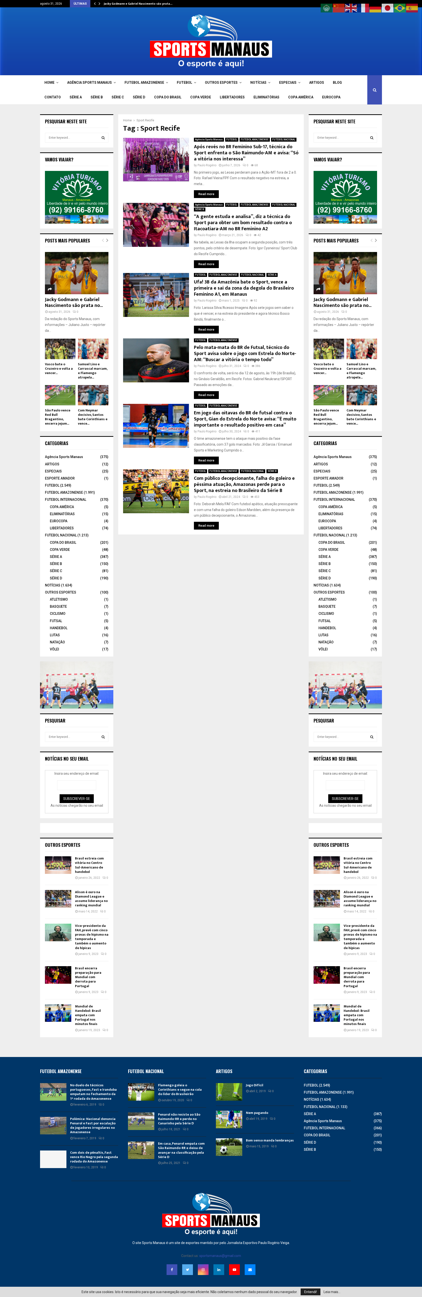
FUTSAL (56, 621)
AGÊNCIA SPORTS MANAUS (89, 82)
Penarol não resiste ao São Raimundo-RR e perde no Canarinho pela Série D (179, 1119)
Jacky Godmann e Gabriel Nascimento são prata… (138, 3)
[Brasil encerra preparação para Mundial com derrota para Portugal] (58, 975)
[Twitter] (187, 1269)
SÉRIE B (97, 97)
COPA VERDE (200, 97)
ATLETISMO (59, 599)
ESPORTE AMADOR (60, 478)
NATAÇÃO (57, 642)
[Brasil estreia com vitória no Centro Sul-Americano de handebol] (58, 865)
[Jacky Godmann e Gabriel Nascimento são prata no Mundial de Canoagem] (76, 273)
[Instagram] (203, 1269)
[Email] (250, 1269)
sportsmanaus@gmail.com (220, 1256)
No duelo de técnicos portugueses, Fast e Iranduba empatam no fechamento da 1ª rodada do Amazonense (93, 1091)
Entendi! (310, 1292)
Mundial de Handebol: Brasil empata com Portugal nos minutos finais (88, 1015)
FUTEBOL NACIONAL (283, 139)
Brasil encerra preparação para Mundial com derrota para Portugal (88, 977)
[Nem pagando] (229, 1119)
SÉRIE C (118, 97)
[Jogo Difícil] (229, 1092)
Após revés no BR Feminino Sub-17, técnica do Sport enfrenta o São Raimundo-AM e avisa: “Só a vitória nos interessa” (246, 153)
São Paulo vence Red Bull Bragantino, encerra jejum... (57, 417)
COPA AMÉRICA (300, 97)
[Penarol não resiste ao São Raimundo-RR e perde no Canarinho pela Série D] (141, 1121)
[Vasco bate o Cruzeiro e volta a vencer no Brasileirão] (60, 349)
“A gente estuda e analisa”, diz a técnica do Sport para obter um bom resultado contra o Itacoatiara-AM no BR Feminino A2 (243, 222)
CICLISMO (57, 614)
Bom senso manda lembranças (270, 1140)
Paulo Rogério (207, 165)
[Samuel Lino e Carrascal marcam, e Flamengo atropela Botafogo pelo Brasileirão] (93, 349)
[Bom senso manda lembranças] (229, 1147)
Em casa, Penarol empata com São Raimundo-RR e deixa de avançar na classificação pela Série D (181, 1150)
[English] (351, 8)
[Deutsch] (375, 8)
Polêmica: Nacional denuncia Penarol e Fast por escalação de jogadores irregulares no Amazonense (93, 1125)
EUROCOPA (331, 97)
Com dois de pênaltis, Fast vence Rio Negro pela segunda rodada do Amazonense (94, 1157)
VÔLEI (54, 649)
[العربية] (327, 8)
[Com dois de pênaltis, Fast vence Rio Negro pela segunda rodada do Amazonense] (53, 1159)
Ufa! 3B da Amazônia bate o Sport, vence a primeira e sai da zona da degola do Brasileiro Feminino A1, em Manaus (244, 288)
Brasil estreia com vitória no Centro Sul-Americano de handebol (89, 865)
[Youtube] (234, 1269)
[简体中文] (339, 8)
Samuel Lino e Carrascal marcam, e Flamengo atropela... (92, 370)
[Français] (363, 8)
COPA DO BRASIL (167, 97)
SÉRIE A (76, 97)
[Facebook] (172, 1269)
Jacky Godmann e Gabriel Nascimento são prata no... (74, 302)
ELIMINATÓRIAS (266, 97)
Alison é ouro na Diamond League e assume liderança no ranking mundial (91, 898)
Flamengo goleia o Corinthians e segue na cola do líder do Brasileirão (180, 1089)
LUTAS (55, 635)
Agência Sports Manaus (209, 139)
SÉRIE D (139, 97)
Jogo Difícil (254, 1085)
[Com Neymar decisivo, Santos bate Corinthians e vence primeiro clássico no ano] (93, 395)
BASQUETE (58, 606)
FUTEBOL (184, 82)
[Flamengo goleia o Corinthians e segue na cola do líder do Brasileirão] (141, 1092)
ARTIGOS (316, 82)
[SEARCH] (103, 138)
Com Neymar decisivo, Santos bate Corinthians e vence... (92, 417)
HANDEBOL (58, 628)
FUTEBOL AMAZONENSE (144, 82)
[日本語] (388, 8)
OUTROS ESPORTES (221, 82)
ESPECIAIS (287, 82)
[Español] (412, 8)
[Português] (400, 8)
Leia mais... (332, 1292)
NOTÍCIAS (258, 82)
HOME (49, 82)
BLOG (337, 82)
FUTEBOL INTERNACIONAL (65, 500)
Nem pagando (257, 1113)
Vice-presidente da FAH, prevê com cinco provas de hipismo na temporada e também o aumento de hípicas (91, 937)
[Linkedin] (218, 1269)
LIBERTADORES (232, 97)
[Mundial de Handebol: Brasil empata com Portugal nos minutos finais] (58, 1013)
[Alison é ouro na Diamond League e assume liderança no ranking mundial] (58, 899)
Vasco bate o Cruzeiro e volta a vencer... (59, 368)
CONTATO (52, 97)
